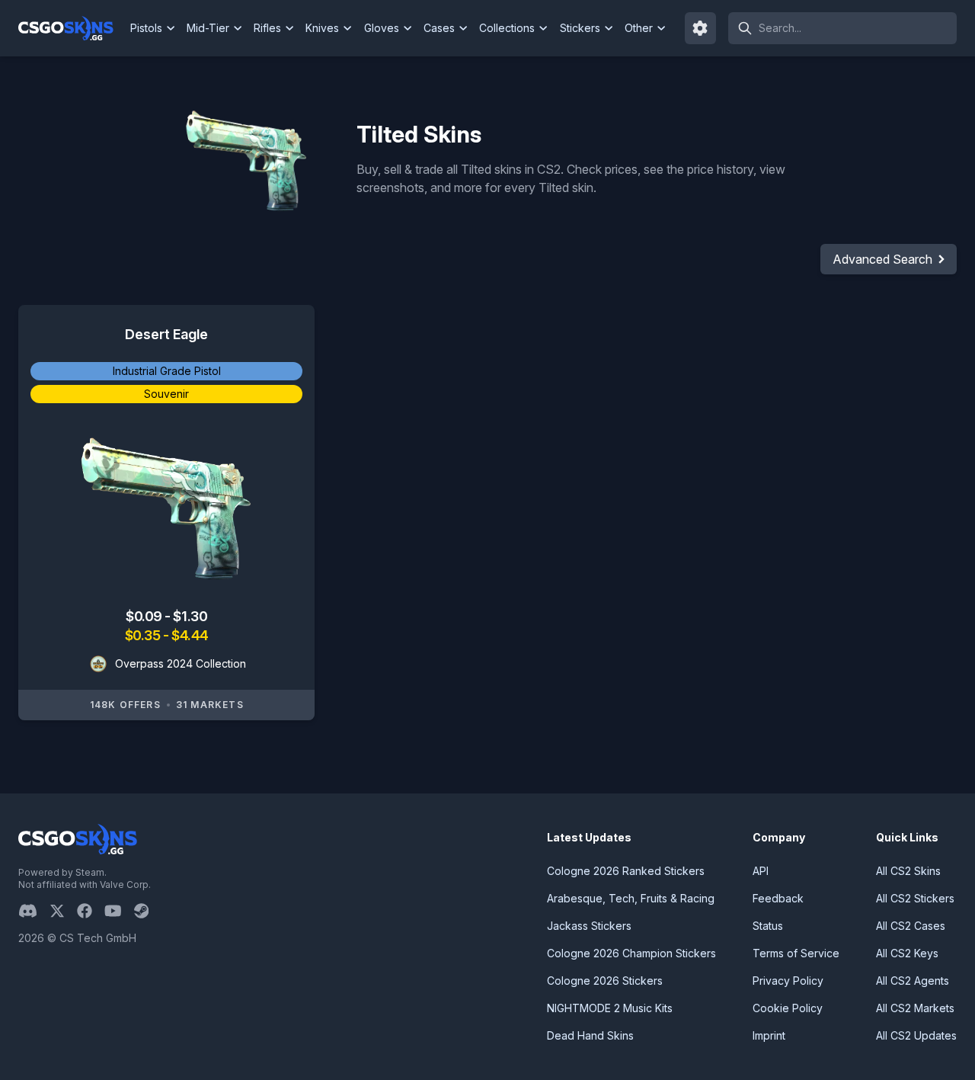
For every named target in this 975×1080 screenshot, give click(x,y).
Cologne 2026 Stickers (605, 980)
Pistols (146, 27)
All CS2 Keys (907, 953)
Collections (507, 27)
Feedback (778, 898)
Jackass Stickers (589, 925)
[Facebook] (90, 910)
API (761, 870)
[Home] (72, 28)
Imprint (769, 1035)
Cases (439, 27)
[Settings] (701, 28)
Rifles (267, 27)
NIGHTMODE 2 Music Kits (610, 1007)
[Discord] (34, 910)
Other (639, 27)
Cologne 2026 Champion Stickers (631, 953)
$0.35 (144, 635)
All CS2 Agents (912, 980)
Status (768, 925)
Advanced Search (882, 259)
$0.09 (145, 616)
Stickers (580, 27)
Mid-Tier (208, 27)
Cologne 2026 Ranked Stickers (626, 870)
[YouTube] (119, 910)
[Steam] (147, 910)
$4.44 (190, 635)
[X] (63, 910)
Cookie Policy (788, 1007)
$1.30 (190, 616)
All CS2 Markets (915, 1007)
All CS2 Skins (908, 870)
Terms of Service (796, 953)
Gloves (381, 27)
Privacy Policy (788, 980)
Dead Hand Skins (590, 1035)
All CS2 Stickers (915, 898)
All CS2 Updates (916, 1035)
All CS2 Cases (910, 925)
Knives (322, 27)
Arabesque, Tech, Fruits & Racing (630, 898)
